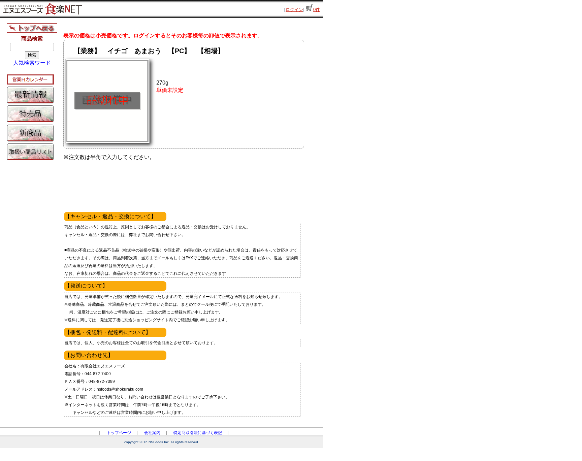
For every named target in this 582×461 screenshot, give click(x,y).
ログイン (294, 9)
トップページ (119, 432)
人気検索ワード (32, 63)
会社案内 (152, 432)
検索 (32, 55)
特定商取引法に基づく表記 (197, 432)
